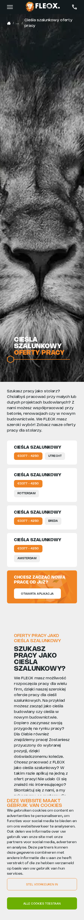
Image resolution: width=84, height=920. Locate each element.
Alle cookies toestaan (42, 903)
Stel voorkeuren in (42, 884)
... (17, 23)
